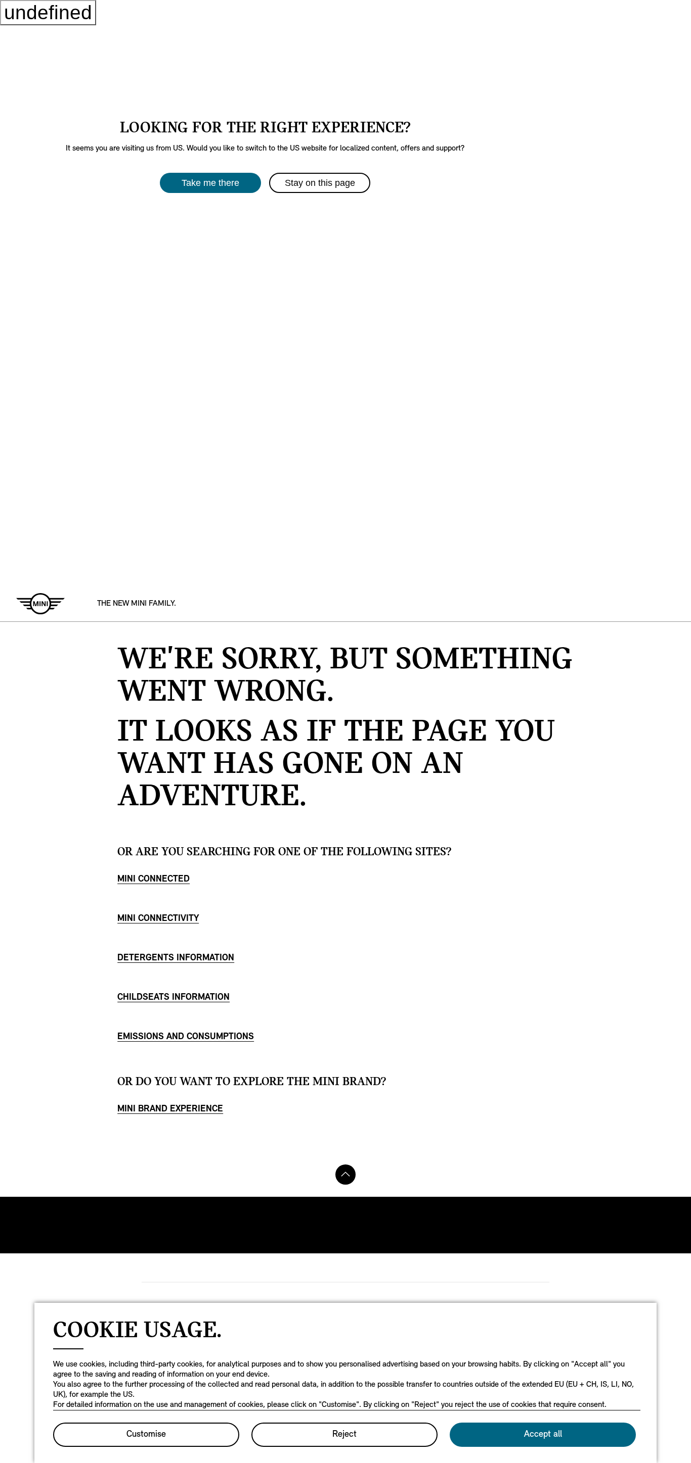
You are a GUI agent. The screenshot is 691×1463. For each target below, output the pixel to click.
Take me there (210, 183)
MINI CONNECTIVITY (158, 918)
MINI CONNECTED (153, 879)
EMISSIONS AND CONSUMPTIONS (185, 1037)
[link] (136, 603)
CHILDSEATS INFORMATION (173, 997)
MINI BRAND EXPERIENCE (170, 1109)
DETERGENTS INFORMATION (175, 958)
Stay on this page (320, 183)
